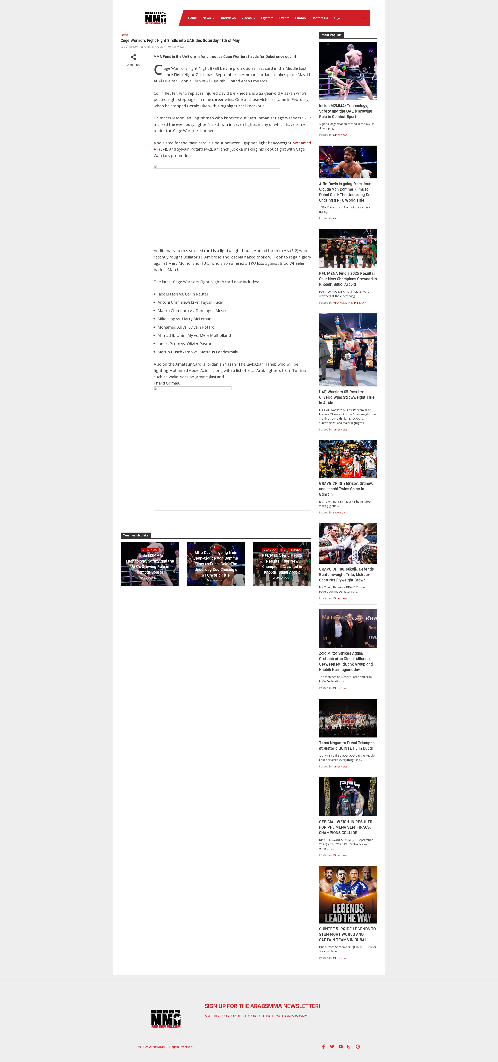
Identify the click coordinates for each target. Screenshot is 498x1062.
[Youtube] (340, 1046)
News (207, 18)
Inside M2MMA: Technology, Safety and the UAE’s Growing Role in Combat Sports (149, 564)
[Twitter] (332, 1046)
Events (284, 18)
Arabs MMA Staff (154, 47)
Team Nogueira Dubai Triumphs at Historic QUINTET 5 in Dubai (346, 745)
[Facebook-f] (323, 1046)
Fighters (267, 18)
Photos (300, 18)
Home (192, 18)
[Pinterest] (358, 1046)
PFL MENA (295, 549)
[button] (208, 18)
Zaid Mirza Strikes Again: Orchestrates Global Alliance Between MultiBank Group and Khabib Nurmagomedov (346, 661)
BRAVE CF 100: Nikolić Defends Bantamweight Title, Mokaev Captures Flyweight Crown (346, 575)
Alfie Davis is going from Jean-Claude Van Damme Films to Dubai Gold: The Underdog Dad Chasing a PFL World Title (216, 564)
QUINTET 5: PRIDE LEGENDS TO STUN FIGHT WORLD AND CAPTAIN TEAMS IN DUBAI (347, 934)
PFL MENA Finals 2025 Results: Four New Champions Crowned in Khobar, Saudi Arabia (282, 564)
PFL (216, 547)
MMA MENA (270, 549)
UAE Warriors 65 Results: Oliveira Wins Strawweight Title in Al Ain (347, 397)
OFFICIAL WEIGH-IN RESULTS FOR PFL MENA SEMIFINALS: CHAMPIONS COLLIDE (345, 827)
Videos (247, 18)
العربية (338, 18)
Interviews (228, 18)
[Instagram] (349, 1046)
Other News (150, 549)
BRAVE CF (339, 512)
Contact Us (320, 18)
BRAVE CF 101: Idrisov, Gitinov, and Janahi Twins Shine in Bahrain (346, 489)
